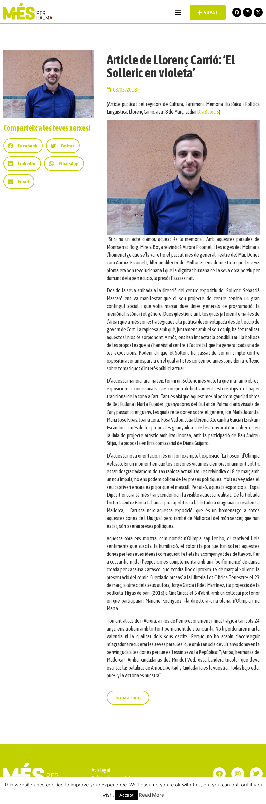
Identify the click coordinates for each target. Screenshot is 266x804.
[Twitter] (256, 773)
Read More (151, 795)
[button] (178, 12)
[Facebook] (236, 12)
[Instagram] (247, 12)
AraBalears (208, 112)
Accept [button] (126, 795)
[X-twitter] (258, 12)
